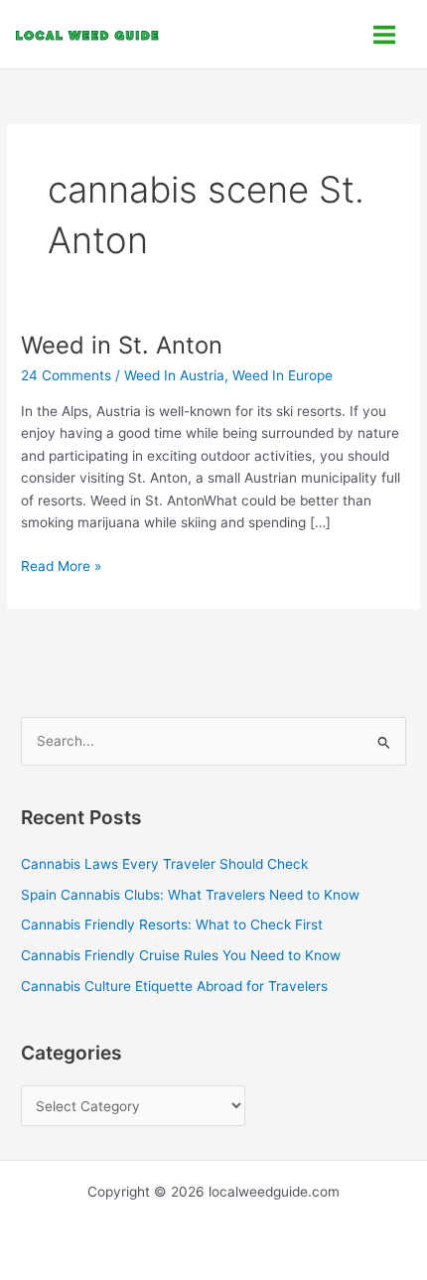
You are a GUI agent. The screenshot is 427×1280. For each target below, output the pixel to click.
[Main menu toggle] (384, 34)
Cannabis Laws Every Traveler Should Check (164, 864)
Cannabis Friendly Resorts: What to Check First (172, 924)
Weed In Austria (174, 375)
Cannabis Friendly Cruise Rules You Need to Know (181, 955)
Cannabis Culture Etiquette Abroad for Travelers (174, 986)
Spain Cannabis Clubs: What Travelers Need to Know (190, 895)
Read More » (61, 564)
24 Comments (66, 375)
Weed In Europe (282, 375)
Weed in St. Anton (121, 345)
